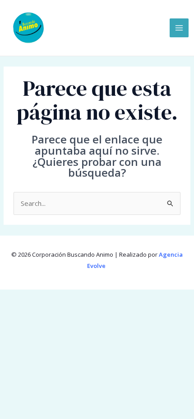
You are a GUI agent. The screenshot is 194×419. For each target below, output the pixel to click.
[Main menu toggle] (179, 28)
